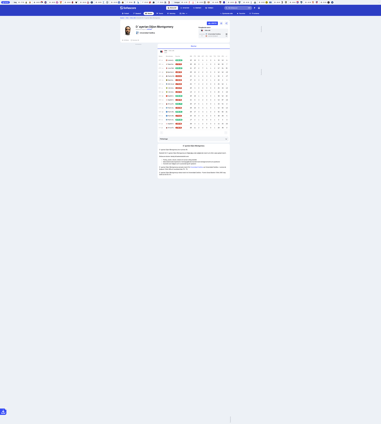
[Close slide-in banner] (6, 408)
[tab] (194, 46)
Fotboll (126, 13)
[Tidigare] (12, 2)
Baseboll (138, 13)
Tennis (161, 13)
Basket (150, 13)
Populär (6, 2)
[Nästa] (379, 2)
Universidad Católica (196, 167)
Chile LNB (132, 18)
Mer (182, 13)
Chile (127, 18)
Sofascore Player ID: (144, 29)
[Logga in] (259, 8)
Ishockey (173, 13)
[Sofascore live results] (128, 8)
